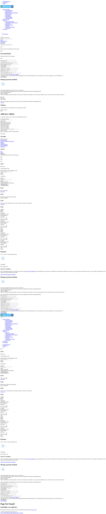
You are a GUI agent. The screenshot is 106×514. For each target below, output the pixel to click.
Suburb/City (2, 70)
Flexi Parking (8, 15)
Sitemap (21, 512)
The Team (7, 26)
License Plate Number (4, 73)
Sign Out (2, 153)
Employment (7, 23)
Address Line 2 (3, 69)
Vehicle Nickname (4, 129)
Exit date (2, 220)
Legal (4, 3)
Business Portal (9, 512)
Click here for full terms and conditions (8, 274)
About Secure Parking (9, 21)
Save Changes (3, 76)
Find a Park (2, 42)
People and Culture (9, 24)
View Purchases (3, 313)
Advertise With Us (16, 512)
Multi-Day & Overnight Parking (11, 12)
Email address (3, 63)
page (28, 509)
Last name (2, 61)
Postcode (2, 71)
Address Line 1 (3, 67)
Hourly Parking (8, 11)
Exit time (2, 224)
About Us (5, 20)
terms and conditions (15, 74)
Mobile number (3, 64)
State (1, 66)
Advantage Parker (8, 18)
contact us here (33, 509)
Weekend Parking (8, 17)
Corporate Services (6, 1)
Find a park (2, 191)
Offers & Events (6, 19)
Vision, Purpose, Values (10, 27)
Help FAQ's (5, 2)
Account (2, 102)
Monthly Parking (8, 13)
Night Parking (8, 16)
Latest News (7, 28)
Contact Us (5, 29)
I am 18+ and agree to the (9, 74)
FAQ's (1, 40)
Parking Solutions (6, 9)
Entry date (2, 213)
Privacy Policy (3, 512)
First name (2, 60)
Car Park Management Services (11, 22)
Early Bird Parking (9, 10)
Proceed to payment (4, 185)
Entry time (2, 216)
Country (2, 65)
